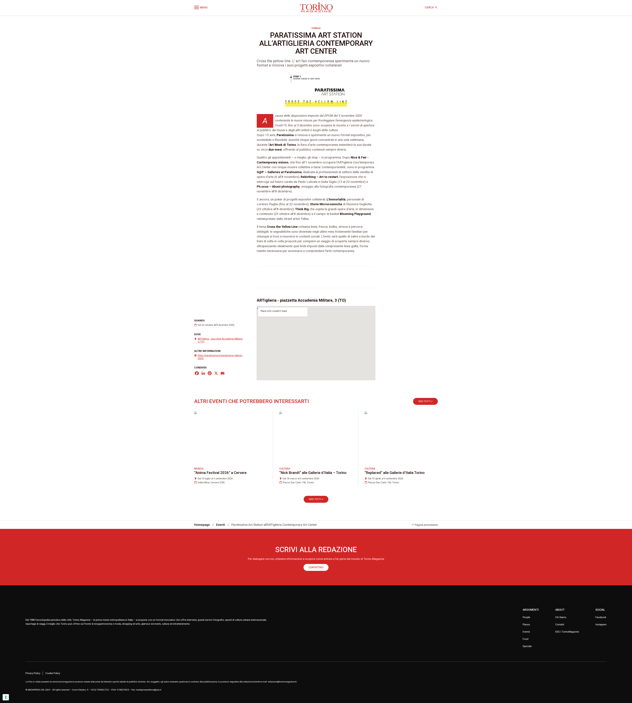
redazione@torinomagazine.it (282, 681)
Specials (527, 646)
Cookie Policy (52, 673)
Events (526, 631)
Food (525, 639)
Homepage (202, 524)
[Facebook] (196, 374)
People (526, 617)
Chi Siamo (560, 617)
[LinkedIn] (203, 374)
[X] (216, 374)
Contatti (559, 624)
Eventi (220, 524)
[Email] (222, 374)
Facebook (600, 617)
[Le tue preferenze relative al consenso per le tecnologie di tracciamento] (6, 697)
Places (526, 624)
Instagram (600, 624)
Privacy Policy (33, 673)
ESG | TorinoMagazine (567, 631)
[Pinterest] (209, 374)
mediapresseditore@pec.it (148, 690)
